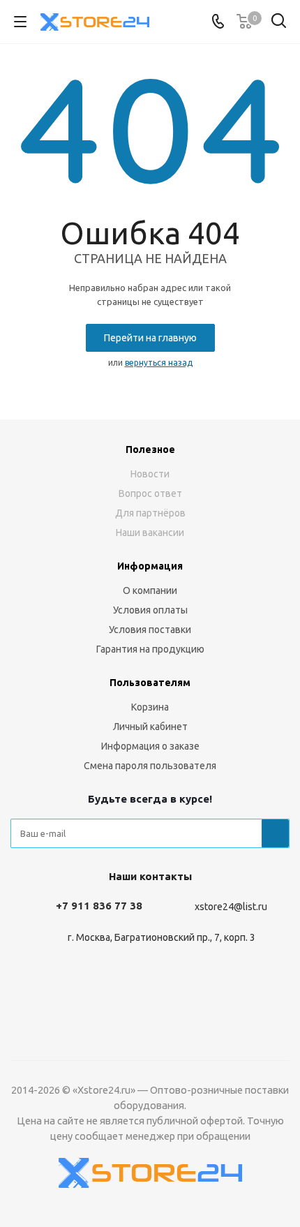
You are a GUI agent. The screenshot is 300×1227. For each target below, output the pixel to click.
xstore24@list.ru (231, 906)
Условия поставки (150, 629)
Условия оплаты (150, 610)
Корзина (150, 707)
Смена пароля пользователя (150, 765)
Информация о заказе (150, 746)
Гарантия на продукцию (150, 649)
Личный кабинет (150, 726)
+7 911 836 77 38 (99, 906)
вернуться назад (159, 362)
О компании (150, 590)
